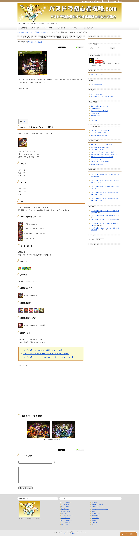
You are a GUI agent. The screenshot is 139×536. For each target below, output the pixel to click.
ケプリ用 (93, 118)
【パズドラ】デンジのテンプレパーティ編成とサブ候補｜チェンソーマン (105, 199)
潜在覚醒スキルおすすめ (98, 504)
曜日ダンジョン (65, 524)
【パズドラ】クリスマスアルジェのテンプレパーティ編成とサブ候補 (105, 181)
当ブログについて (86, 1)
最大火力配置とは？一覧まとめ (99, 106)
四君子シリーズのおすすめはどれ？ (101, 130)
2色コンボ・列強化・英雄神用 (99, 111)
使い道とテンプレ (88, 28)
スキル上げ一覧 (61, 28)
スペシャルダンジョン (67, 520)
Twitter (105, 1)
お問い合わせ (97, 1)
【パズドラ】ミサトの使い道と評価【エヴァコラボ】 (43, 350)
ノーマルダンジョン (66, 522)
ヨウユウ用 (94, 120)
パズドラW (94, 522)
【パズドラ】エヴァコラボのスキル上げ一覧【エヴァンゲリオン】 (48, 357)
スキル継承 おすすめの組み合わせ (100, 147)
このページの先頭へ (128, 534)
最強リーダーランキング (97, 74)
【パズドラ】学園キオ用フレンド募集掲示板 (103, 215)
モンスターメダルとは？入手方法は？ (101, 144)
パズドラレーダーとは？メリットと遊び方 (102, 152)
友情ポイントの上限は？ (97, 164)
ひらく (25, 121)
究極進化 (94, 520)
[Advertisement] (51, 102)
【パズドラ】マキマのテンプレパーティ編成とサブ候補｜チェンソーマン (105, 193)
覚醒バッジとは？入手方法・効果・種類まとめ (104, 154)
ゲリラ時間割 (23, 28)
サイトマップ (112, 1)
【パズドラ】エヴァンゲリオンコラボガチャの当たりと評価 (46, 354)
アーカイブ (92, 239)
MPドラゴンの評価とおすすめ (99, 132)
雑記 (93, 524)
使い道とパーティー (97, 502)
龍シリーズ (64, 513)
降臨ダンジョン (65, 509)
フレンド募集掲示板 (96, 84)
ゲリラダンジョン (65, 518)
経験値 (93, 511)
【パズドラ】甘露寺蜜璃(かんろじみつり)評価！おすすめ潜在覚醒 (105, 175)
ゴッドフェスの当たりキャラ (99, 94)
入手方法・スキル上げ (35, 42)
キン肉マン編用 (95, 116)
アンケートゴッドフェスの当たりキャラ (102, 96)
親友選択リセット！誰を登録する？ (101, 161)
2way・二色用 (95, 113)
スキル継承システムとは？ (98, 149)
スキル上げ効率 (48, 28)
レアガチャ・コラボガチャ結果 (100, 509)
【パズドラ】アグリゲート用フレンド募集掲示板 (104, 219)
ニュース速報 (95, 518)
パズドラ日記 (95, 515)
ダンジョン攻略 (35, 28)
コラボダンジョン (65, 511)
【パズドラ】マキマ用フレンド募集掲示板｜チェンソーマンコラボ (105, 187)
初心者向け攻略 (96, 513)
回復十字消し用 (95, 108)
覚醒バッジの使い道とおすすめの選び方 (102, 157)
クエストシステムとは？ (97, 159)
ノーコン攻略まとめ (74, 28)
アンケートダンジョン (67, 515)
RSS (120, 1)
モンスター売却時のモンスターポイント (102, 135)
